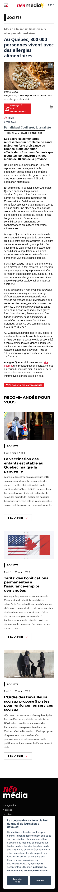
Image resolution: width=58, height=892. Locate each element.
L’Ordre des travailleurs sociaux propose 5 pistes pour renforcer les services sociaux (28, 703)
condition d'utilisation (36, 870)
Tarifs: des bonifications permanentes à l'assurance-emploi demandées (26, 584)
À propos (7, 809)
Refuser (40, 880)
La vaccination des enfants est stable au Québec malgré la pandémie (23, 465)
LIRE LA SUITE (16, 517)
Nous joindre (9, 805)
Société (14, 17)
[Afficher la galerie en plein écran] (50, 65)
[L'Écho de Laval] (15, 791)
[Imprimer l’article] (51, 107)
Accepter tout (17, 880)
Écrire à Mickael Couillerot (25, 133)
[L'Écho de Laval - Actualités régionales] (29, 5)
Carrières (8, 814)
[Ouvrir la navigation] (6, 5)
